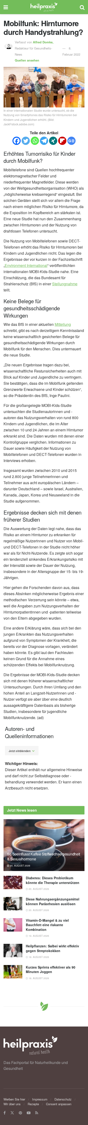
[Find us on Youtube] (29, 1112)
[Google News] (71, 141)
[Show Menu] (6, 7)
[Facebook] (16, 141)
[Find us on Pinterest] (20, 1112)
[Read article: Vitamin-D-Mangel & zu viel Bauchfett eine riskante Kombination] (13, 925)
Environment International (26, 265)
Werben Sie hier (14, 1099)
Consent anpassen (58, 1104)
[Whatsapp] (35, 141)
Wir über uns (12, 1104)
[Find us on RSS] (36, 1112)
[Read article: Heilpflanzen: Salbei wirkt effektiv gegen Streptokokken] (13, 950)
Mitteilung (63, 324)
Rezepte (33, 1104)
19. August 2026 (38, 935)
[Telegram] (44, 141)
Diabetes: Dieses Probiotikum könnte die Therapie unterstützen (52, 880)
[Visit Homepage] (44, 7)
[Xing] (53, 141)
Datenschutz (63, 1099)
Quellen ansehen (27, 60)
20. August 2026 (19, 865)
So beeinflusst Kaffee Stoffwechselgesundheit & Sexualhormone (43, 856)
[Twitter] (26, 141)
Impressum (39, 1099)
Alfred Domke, (43, 42)
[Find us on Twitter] (12, 1112)
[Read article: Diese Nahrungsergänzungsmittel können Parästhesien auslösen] (13, 903)
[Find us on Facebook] (5, 1112)
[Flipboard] (62, 141)
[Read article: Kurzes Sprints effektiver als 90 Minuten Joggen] (13, 971)
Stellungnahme (64, 283)
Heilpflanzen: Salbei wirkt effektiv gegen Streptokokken (52, 948)
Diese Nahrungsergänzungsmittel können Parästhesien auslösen (52, 901)
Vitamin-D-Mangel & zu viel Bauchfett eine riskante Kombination (47, 925)
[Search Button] (82, 7)
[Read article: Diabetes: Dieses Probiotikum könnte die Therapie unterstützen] (13, 882)
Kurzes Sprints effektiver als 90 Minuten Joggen (50, 969)
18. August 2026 (38, 957)
